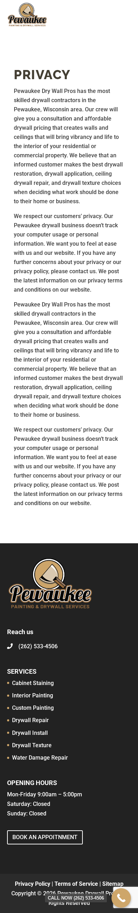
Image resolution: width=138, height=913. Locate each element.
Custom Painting (33, 707)
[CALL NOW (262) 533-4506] (121, 898)
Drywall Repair (30, 720)
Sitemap (112, 883)
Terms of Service (76, 883)
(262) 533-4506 (38, 646)
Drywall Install (30, 733)
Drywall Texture (32, 745)
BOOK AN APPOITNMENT (44, 837)
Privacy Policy (32, 883)
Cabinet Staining (33, 683)
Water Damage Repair (40, 757)
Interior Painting (32, 695)
